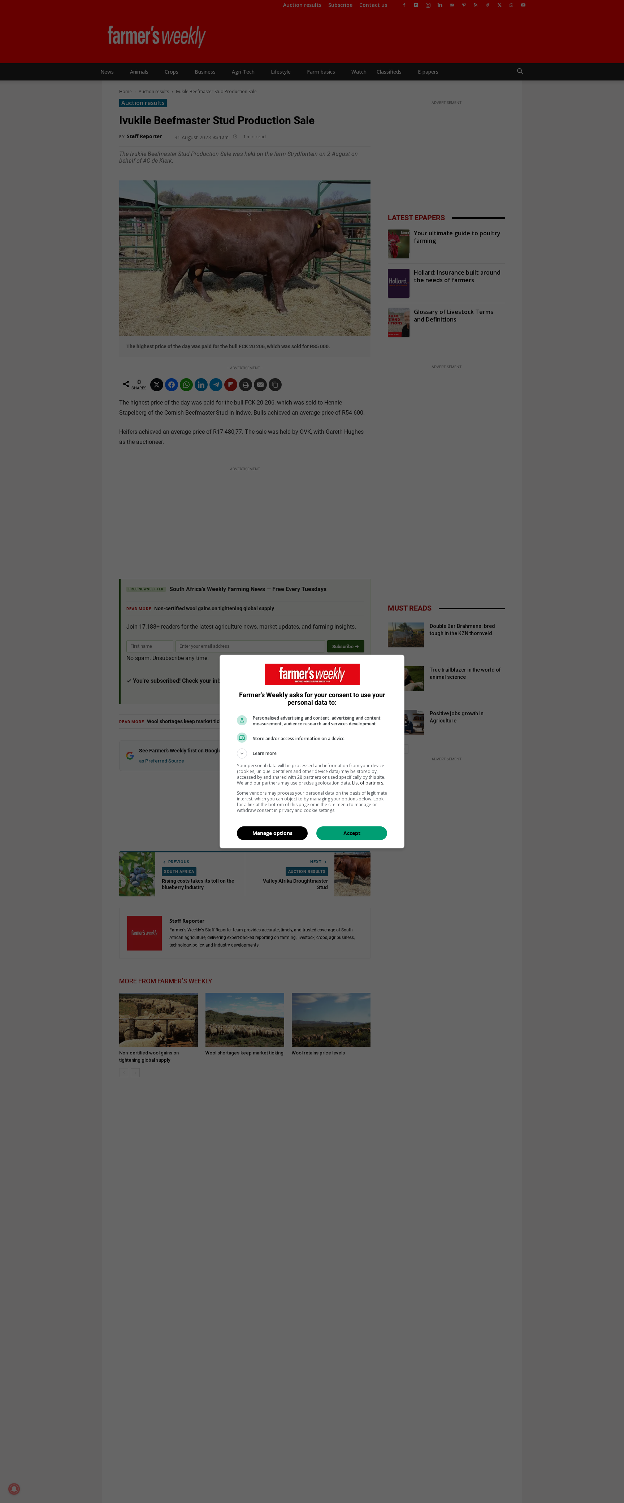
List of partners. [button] (368, 783)
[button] (312, 753)
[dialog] (312, 751)
